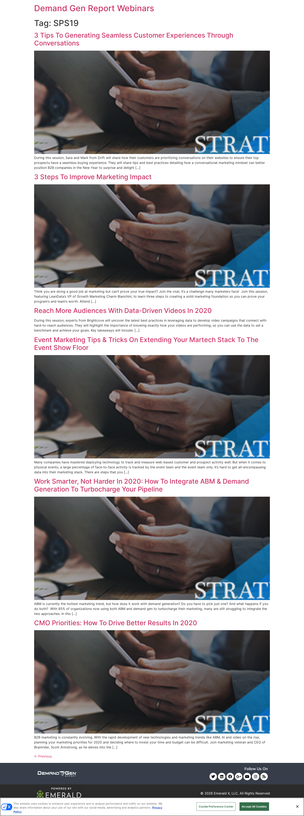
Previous (43, 756)
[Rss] (264, 776)
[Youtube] (247, 776)
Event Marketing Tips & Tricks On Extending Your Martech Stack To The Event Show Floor (146, 344)
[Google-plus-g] (238, 776)
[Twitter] (213, 776)
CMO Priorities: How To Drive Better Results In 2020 (115, 623)
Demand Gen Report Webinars (94, 8)
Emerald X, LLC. (226, 793)
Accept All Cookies (254, 806)
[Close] (297, 806)
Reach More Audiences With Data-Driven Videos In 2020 (123, 311)
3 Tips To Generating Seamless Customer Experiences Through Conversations (133, 39)
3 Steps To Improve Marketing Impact (93, 177)
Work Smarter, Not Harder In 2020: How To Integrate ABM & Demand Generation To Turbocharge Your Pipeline (141, 485)
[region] (152, 807)
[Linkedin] (221, 776)
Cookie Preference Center (216, 806)
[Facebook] (230, 776)
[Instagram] (255, 776)
